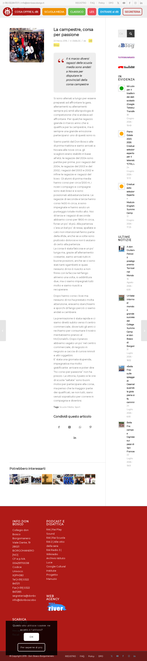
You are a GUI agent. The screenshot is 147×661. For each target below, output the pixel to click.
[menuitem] (81, 3)
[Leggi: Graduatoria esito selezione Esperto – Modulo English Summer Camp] (121, 186)
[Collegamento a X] (118, 3)
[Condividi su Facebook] (59, 427)
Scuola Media (67, 407)
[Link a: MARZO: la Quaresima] (47, 479)
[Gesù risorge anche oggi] (144, 330)
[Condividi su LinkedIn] (74, 438)
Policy (102, 3)
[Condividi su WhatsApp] (80, 427)
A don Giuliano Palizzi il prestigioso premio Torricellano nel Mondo (133, 261)
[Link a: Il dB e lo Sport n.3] (15, 479)
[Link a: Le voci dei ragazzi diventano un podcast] (25, 479)
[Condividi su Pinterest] (90, 427)
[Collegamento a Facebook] (129, 3)
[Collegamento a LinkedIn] (141, 3)
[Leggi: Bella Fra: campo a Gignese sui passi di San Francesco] (121, 424)
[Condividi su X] (69, 427)
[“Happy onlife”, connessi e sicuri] (3, 330)
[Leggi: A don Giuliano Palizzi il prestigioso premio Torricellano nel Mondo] (121, 248)
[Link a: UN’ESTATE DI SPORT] (69, 479)
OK (31, 636)
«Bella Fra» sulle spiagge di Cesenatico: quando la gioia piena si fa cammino (132, 384)
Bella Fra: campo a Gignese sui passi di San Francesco (132, 437)
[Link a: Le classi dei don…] (90, 479)
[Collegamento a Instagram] (135, 3)
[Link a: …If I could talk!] (58, 479)
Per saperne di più (31, 647)
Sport (77, 407)
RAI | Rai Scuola (55, 537)
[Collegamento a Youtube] (124, 3)
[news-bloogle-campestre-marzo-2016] (27, 45)
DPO (111, 3)
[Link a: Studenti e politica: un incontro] (79, 479)
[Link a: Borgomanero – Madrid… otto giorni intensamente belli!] (36, 479)
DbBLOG (76, 41)
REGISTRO (80, 3)
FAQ (92, 3)
